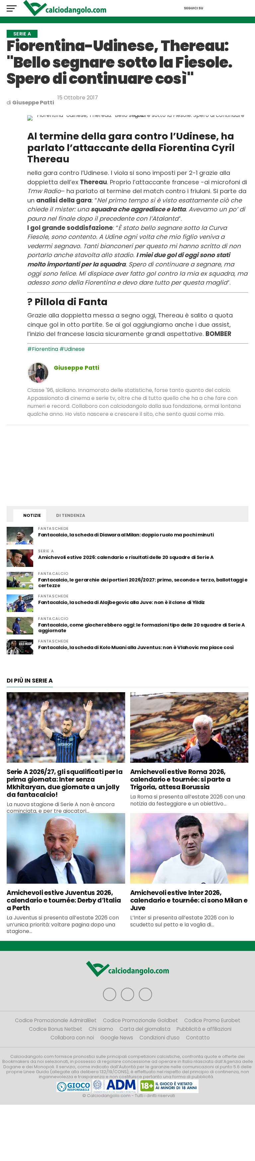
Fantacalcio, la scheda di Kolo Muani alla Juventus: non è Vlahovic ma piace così (136, 647)
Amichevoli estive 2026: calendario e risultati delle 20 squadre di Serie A (126, 557)
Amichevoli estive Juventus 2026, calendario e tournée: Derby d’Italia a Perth (64, 900)
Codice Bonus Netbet (55, 1028)
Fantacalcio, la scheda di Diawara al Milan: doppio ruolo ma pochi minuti (125, 534)
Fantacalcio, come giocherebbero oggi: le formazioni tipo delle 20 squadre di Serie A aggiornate (141, 628)
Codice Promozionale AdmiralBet (56, 1020)
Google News (116, 1037)
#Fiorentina (42, 349)
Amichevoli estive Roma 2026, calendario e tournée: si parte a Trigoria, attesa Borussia (180, 779)
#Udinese (72, 349)
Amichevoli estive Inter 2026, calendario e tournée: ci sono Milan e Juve (189, 900)
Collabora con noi (72, 1037)
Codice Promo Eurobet (212, 1020)
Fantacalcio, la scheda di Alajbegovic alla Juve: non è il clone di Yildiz (121, 602)
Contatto (198, 1037)
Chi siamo (101, 1028)
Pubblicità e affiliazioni (204, 1028)
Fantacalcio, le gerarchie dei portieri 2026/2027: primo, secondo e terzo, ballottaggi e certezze (143, 583)
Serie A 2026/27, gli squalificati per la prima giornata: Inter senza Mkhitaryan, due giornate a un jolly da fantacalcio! (65, 783)
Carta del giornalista (145, 1028)
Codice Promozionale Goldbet (140, 1020)
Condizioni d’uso (159, 1037)
